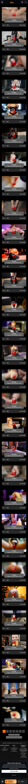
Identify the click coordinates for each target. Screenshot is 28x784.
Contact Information (14, 751)
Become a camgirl (23, 748)
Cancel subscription (14, 749)
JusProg (23, 743)
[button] (22, 2)
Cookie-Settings (23, 756)
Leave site (14, 775)
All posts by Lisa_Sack (14, 735)
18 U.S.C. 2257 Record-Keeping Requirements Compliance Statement (23, 750)
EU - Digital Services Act (14, 748)
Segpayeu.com (4, 750)
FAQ (4, 748)
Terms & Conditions (23, 753)
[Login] (2, 2)
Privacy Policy (23, 754)
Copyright (14, 750)
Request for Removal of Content (14, 737)
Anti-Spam (23, 755)
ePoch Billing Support (4, 749)
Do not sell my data (23, 757)
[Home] (2, 781)
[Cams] (12, 2)
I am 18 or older (14, 771)
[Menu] (25, 2)
